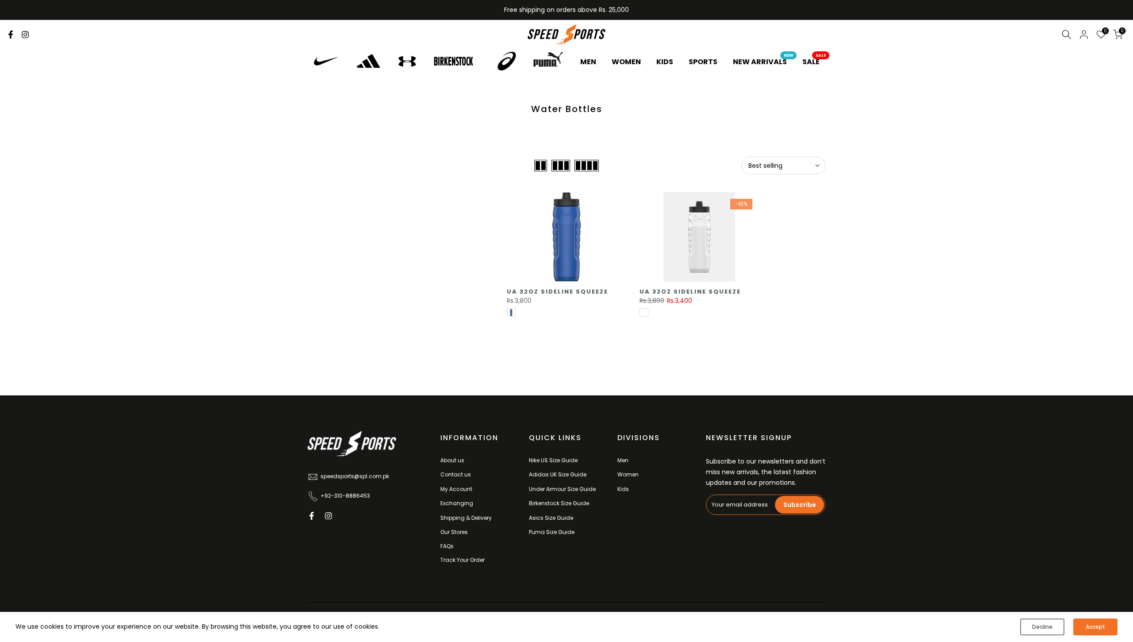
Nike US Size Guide (553, 460)
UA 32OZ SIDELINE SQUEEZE (557, 291)
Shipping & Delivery (466, 518)
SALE (814, 61)
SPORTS (703, 62)
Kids (623, 489)
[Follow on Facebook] (11, 34)
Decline (1042, 626)
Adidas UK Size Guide (557, 474)
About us (452, 460)
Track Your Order (462, 560)
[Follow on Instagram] (25, 34)
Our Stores (454, 532)
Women (628, 474)
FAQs (447, 546)
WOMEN (626, 62)
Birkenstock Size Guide (559, 503)
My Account (456, 489)
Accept (1095, 626)
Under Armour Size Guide (562, 489)
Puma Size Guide (551, 532)
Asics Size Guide (551, 518)
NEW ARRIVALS (763, 61)
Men (622, 460)
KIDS (664, 62)
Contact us (455, 474)
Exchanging (456, 503)
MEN (588, 62)
